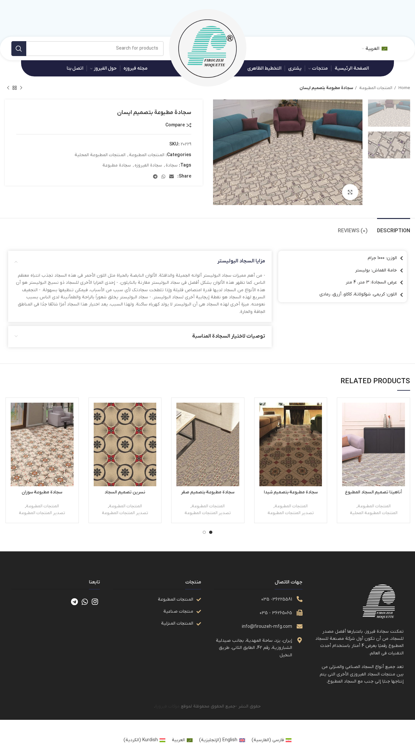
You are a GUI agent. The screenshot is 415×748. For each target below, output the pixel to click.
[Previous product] (21, 88)
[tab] (393, 228)
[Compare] (347, 413)
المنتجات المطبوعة (375, 88)
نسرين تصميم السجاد (124, 492)
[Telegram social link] (155, 176)
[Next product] (8, 88)
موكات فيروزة (167, 706)
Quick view (347, 427)
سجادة (172, 165)
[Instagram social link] (95, 601)
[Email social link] (171, 176)
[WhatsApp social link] (163, 176)
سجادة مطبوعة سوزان (42, 492)
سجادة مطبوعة (116, 165)
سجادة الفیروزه (148, 165)
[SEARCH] (18, 48)
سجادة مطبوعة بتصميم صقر (207, 492)
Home (403, 88)
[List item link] (157, 599)
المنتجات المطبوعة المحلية (100, 155)
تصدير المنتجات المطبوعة (290, 513)
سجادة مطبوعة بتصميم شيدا (291, 492)
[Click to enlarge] (350, 192)
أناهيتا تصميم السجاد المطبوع (373, 492)
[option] (389, 113)
